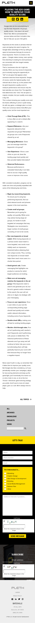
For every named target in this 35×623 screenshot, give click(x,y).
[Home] (8, 3)
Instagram (22, 599)
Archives (10, 413)
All (8, 409)
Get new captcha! (4, 521)
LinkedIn (16, 599)
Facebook (12, 599)
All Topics (24, 399)
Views (9, 424)
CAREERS (17, 592)
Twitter (19, 599)
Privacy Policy (17, 596)
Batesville (17, 603)
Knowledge (12, 416)
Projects (11, 420)
